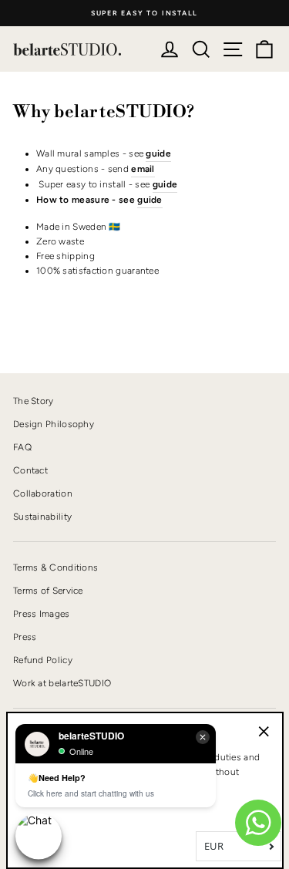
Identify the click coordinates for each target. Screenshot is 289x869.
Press (25, 637)
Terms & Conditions (55, 567)
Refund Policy (42, 660)
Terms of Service (48, 590)
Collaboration (42, 493)
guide (150, 199)
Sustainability (42, 516)
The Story (33, 401)
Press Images (41, 613)
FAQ (22, 447)
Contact (30, 470)
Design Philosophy (53, 424)
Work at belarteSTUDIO (62, 683)
